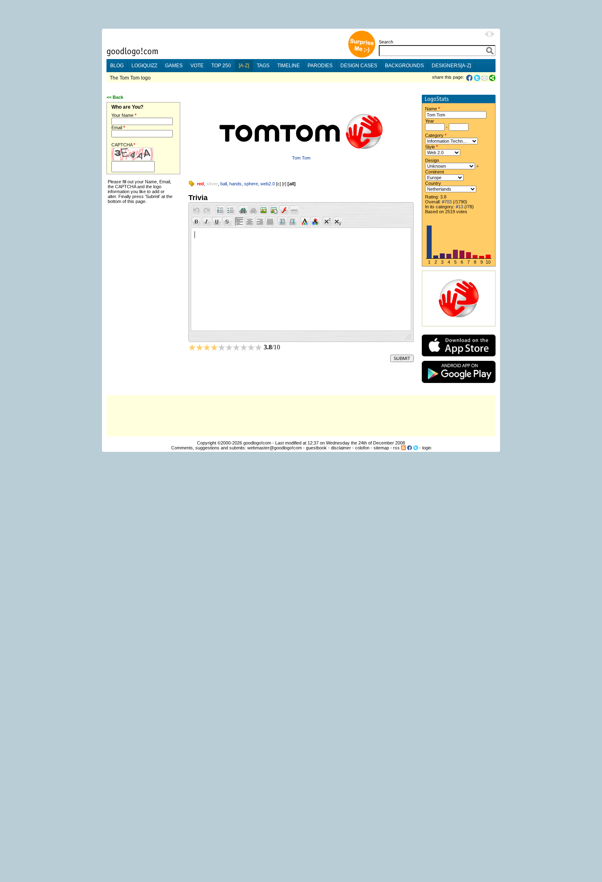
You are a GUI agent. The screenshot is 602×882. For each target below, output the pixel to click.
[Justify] (270, 222)
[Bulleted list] (231, 210)
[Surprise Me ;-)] (361, 56)
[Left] (239, 222)
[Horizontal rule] (294, 210)
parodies (320, 65)
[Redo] (207, 210)
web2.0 (267, 183)
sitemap (381, 447)
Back (118, 97)
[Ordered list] (221, 210)
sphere (251, 183)
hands (235, 183)
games (174, 65)
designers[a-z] (451, 65)
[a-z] (244, 65)
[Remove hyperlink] (253, 210)
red (200, 183)
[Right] (260, 222)
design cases (358, 65)
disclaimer (341, 447)
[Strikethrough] (227, 222)
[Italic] (207, 222)
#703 (447, 201)
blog (117, 65)
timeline (288, 65)
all (291, 183)
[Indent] (282, 222)
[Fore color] (305, 222)
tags (263, 65)
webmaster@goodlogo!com (274, 447)
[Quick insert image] (264, 210)
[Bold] (196, 222)
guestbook (316, 447)
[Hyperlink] (243, 210)
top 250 (221, 65)
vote (197, 65)
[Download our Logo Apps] (459, 358)
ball (223, 183)
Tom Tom (301, 157)
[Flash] (284, 210)
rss (396, 447)
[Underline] (217, 222)
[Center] (250, 222)
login (426, 447)
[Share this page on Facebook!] (470, 78)
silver (212, 183)
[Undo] (196, 210)
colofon (362, 447)
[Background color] (315, 222)
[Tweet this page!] (477, 78)
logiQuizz (144, 65)
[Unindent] (293, 222)
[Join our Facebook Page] (409, 447)
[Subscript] (338, 222)
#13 (459, 206)
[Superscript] (328, 222)
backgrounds (404, 65)
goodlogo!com (257, 442)
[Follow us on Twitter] (415, 447)
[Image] (274, 210)
